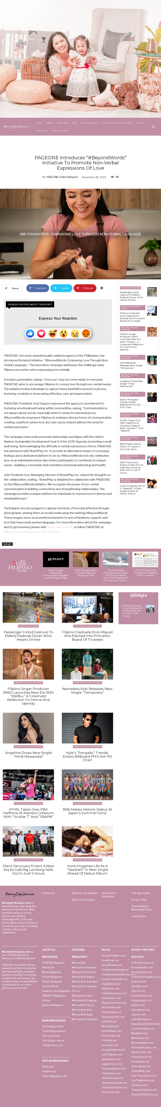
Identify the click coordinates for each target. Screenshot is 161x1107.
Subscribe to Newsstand (109, 895)
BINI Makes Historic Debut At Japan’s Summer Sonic (130, 446)
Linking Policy (139, 916)
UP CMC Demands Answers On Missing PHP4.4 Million (145, 573)
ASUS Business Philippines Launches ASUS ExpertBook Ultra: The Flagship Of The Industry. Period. (115, 575)
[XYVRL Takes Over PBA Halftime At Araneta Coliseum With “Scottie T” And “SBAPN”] (152, 418)
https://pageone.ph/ (60, 527)
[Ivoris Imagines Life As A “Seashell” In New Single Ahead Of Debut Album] (152, 483)
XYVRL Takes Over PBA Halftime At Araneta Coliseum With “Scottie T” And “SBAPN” (131, 425)
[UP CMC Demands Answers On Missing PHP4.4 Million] (145, 559)
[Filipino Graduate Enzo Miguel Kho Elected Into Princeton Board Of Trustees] (152, 311)
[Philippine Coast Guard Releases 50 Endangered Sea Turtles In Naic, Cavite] (150, 609)
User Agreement (140, 893)
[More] (102, 288)
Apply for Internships (83, 899)
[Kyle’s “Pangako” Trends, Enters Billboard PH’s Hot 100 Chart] (152, 397)
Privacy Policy (139, 899)
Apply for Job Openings (85, 893)
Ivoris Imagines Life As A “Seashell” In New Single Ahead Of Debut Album (132, 489)
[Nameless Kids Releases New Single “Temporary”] (152, 360)
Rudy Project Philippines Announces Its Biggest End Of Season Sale (56, 574)
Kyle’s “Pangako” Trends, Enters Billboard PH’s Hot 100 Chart (130, 403)
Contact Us (48, 893)
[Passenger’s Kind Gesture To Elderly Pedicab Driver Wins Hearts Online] (152, 292)
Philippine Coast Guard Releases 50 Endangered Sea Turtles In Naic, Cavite (133, 610)
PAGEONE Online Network (62, 177)
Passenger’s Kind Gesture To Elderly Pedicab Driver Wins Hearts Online (131, 296)
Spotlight (7, 544)
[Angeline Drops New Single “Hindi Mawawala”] (152, 379)
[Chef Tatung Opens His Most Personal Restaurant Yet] (86, 559)
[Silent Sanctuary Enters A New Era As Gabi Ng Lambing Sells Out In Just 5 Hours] (152, 460)
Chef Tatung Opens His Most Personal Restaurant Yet (86, 573)
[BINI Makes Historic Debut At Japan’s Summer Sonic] (152, 441)
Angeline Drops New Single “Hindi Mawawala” (131, 384)
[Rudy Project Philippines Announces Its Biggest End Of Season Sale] (56, 559)
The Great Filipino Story (131, 307)
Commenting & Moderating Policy (141, 908)
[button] (153, 127)
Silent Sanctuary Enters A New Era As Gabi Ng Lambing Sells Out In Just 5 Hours (131, 467)
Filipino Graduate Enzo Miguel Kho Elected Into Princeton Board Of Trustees (132, 317)
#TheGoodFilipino (130, 288)
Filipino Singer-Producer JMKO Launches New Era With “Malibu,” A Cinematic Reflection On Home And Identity (132, 342)
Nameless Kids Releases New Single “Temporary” (131, 365)
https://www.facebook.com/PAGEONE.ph (32, 532)
